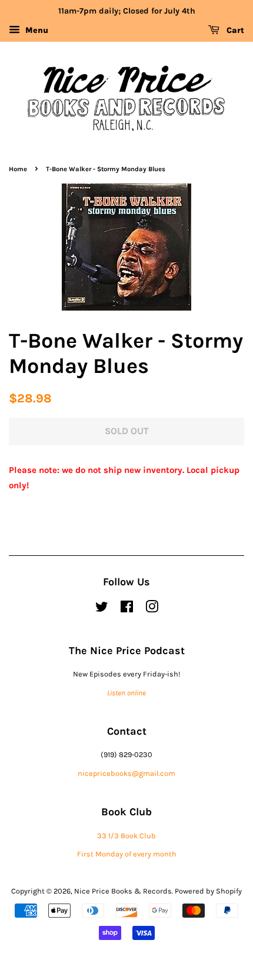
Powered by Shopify (208, 890)
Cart (234, 30)
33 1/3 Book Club (126, 835)
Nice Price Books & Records (123, 890)
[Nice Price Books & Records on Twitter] (101, 609)
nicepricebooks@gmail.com (126, 773)
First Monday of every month (127, 853)
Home (18, 169)
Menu (35, 30)
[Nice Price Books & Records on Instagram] (151, 609)
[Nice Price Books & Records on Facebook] (127, 609)
